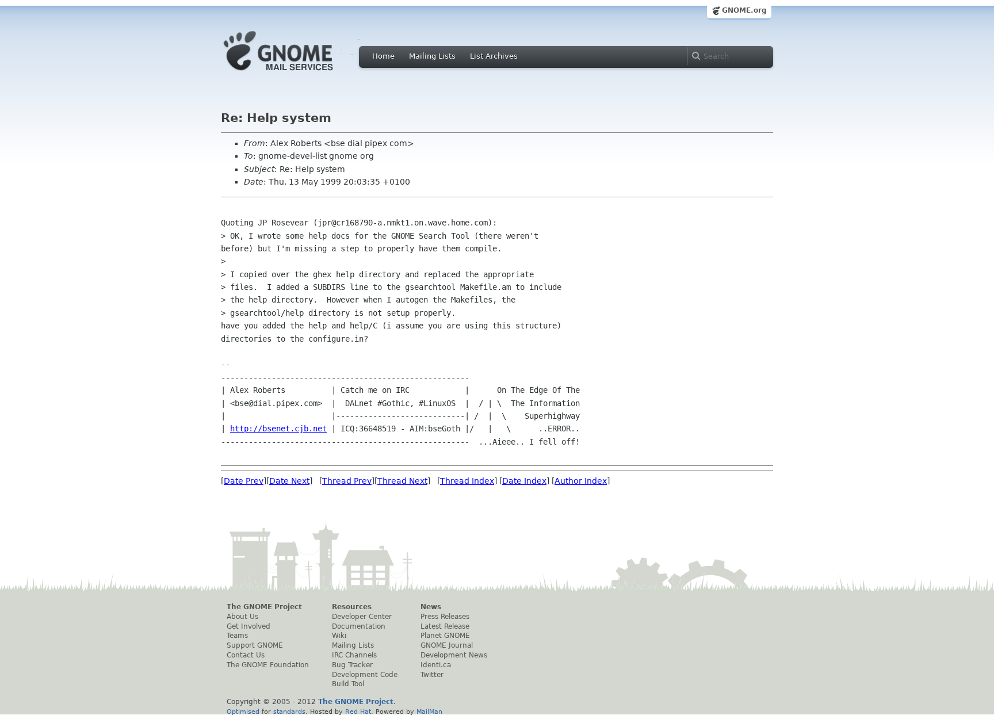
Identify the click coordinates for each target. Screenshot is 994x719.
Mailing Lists (432, 56)
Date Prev (243, 480)
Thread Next (402, 480)
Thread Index (467, 480)
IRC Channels (354, 655)
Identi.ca (435, 665)
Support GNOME (255, 645)
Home (383, 56)
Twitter (432, 675)
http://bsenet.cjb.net (278, 428)
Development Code (364, 675)
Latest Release (444, 626)
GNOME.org (744, 10)
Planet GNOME (445, 636)
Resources (352, 607)
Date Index (524, 480)
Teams (237, 636)
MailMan (429, 711)
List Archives (494, 56)
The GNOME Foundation (268, 665)
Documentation (358, 626)
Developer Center (362, 617)
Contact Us (246, 655)
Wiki (339, 636)
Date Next (289, 480)
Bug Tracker (352, 665)
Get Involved (248, 626)
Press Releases (444, 617)
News (430, 607)
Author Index (581, 480)
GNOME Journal (446, 645)
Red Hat (358, 711)
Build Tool (348, 684)
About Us (242, 617)
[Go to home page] (296, 73)
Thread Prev (347, 480)
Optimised (243, 711)
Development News (453, 655)
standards (289, 711)
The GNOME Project (264, 607)
